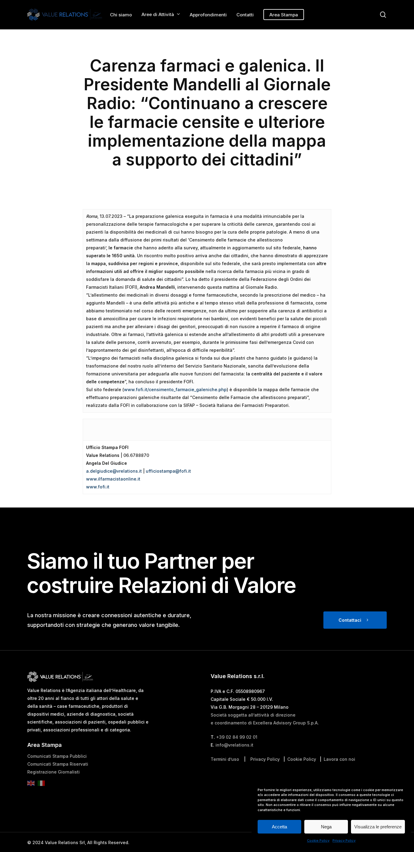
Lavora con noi (339, 759)
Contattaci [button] (350, 620)
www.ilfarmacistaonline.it (113, 478)
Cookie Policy (318, 840)
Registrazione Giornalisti (53, 771)
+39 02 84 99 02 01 (236, 737)
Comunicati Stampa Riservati (57, 764)
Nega (326, 826)
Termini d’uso (225, 759)
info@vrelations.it (234, 744)
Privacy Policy (344, 840)
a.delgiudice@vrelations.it (114, 471)
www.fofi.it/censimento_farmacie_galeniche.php (175, 389)
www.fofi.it (97, 486)
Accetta (279, 826)
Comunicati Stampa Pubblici (57, 756)
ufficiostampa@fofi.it (168, 471)
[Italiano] (43, 785)
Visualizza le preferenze (378, 826)
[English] (32, 785)
